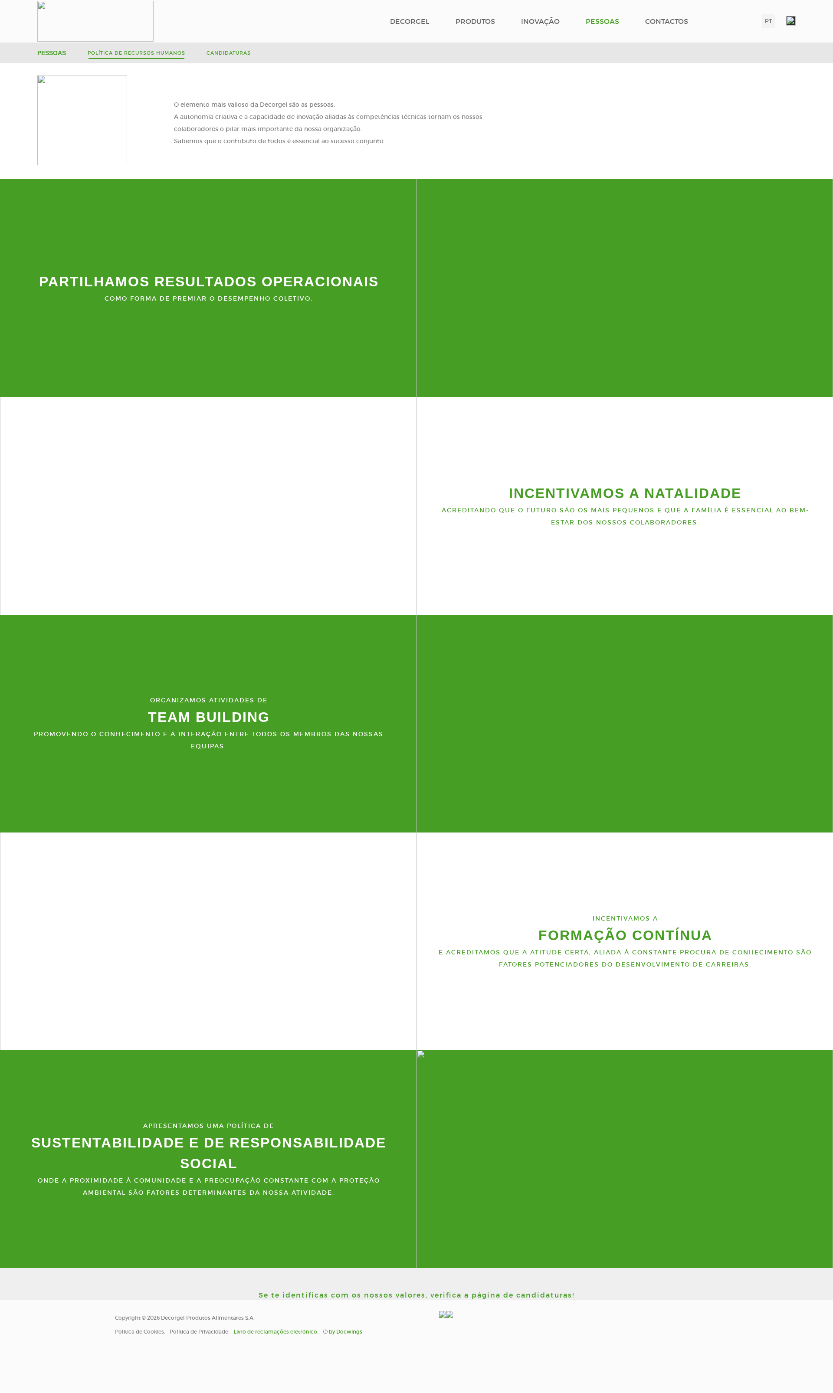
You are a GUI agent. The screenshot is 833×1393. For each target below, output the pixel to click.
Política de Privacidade (199, 1331)
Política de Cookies (139, 1331)
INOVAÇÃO (540, 21)
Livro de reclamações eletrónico (275, 1331)
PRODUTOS (475, 21)
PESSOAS (602, 21)
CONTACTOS (666, 21)
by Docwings (345, 1331)
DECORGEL (410, 21)
